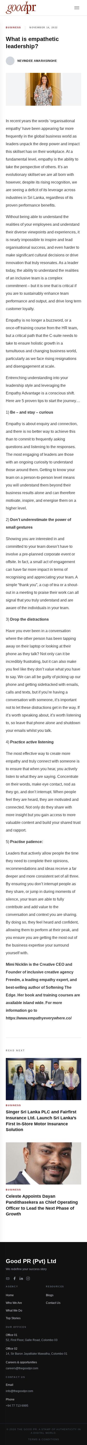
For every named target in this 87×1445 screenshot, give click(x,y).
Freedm (13, 980)
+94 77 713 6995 (17, 1405)
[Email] (8, 1278)
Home (10, 1295)
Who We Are (14, 1303)
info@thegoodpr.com (19, 1391)
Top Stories (13, 1318)
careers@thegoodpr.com (22, 1368)
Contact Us (53, 1303)
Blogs (49, 1295)
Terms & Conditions (43, 1439)
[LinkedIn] (21, 1278)
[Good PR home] (21, 7)
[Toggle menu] (76, 8)
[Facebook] (14, 1278)
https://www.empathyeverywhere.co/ (39, 1018)
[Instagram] (28, 1278)
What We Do (14, 1310)
